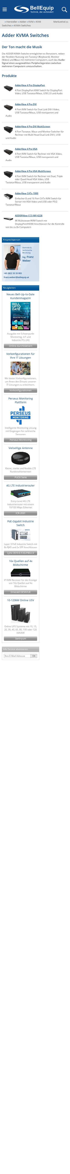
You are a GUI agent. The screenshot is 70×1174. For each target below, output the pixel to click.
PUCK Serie (21, 477)
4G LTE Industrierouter (20, 485)
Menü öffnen (4, 9)
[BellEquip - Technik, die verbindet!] (33, 9)
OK (33, 656)
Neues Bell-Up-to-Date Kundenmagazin (21, 296)
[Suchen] (64, 9)
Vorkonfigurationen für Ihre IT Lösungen (20, 355)
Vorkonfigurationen (21, 390)
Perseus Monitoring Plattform (20, 400)
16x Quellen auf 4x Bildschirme (20, 563)
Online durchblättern (20, 346)
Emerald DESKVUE (21, 592)
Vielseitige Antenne (21, 448)
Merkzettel (60, 21)
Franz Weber (28, 258)
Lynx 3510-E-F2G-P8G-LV (20, 553)
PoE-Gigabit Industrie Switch (20, 523)
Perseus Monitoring (21, 439)
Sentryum (20, 638)
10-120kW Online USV (20, 600)
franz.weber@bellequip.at (16, 277)
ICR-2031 (20, 513)
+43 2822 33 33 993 (13, 273)
